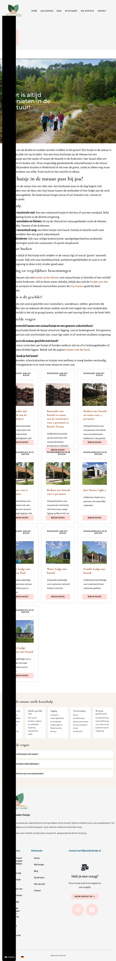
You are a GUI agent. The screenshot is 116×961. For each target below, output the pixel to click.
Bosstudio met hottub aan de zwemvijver (18, 415)
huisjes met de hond (77, 349)
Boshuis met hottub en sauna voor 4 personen (95, 415)
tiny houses (77, 286)
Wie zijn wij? (87, 11)
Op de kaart (71, 11)
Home (34, 11)
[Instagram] (78, 910)
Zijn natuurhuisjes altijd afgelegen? (23, 764)
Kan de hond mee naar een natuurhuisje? (25, 773)
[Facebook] (92, 910)
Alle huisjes (47, 11)
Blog (59, 11)
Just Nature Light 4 (94, 490)
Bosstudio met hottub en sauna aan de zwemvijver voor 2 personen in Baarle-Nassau (58, 418)
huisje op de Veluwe (47, 277)
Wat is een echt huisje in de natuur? (22, 754)
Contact (102, 11)
